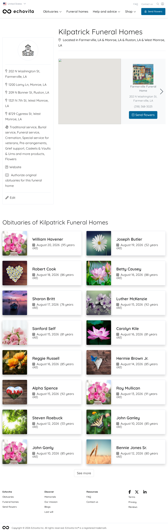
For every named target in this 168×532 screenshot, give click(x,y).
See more (84, 473)
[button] (14, 3)
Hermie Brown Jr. (132, 358)
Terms (131, 497)
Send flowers (155, 11)
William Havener (47, 239)
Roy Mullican (128, 388)
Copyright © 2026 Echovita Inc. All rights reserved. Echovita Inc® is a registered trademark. (59, 527)
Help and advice (105, 11)
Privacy (132, 502)
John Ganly (42, 447)
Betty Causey (128, 268)
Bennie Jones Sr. (131, 447)
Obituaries (50, 11)
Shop (129, 11)
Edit (12, 198)
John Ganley (128, 417)
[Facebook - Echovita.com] (129, 492)
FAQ (135, 4)
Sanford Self (44, 328)
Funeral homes (77, 11)
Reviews (132, 506)
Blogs (47, 506)
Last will (48, 511)
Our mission (50, 501)
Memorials (50, 496)
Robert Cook (44, 268)
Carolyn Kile (127, 328)
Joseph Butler (129, 239)
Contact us (147, 4)
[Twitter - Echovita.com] (137, 492)
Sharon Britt (43, 298)
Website (15, 167)
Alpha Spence (45, 388)
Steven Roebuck (47, 417)
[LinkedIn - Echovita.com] (145, 492)
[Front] (18, 11)
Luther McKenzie (131, 298)
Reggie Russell (45, 358)
